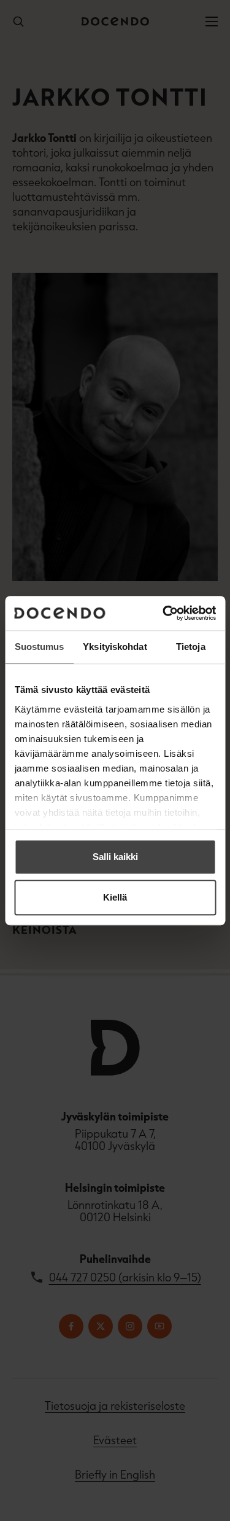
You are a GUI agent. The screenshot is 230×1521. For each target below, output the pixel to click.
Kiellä (115, 897)
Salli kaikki (115, 856)
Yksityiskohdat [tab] (115, 646)
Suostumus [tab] (39, 646)
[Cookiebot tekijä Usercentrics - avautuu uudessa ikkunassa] (164, 613)
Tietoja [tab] (190, 646)
